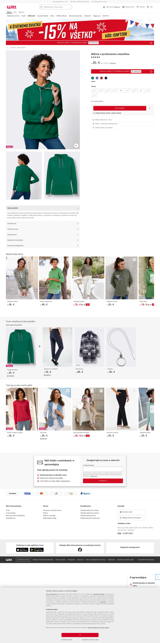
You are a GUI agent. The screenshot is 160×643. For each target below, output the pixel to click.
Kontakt (121, 506)
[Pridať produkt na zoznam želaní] (149, 108)
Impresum (80, 560)
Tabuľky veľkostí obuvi (88, 516)
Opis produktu (12, 208)
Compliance (111, 560)
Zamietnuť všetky (67, 640)
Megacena (96, 16)
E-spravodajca (11, 513)
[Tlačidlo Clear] (70, 7)
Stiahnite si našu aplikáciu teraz (30, 545)
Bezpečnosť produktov (15, 240)
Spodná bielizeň (42, 16)
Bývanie (21, 12)
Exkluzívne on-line (13, 16)
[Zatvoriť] (158, 577)
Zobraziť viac (93, 476)
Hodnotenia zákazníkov (15, 246)
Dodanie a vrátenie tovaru (52, 510)
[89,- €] (89, 347)
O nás (8, 510)
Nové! (24, 16)
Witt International (13, 506)
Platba (45, 513)
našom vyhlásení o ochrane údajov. (98, 627)
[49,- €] (55, 278)
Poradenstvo (85, 506)
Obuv (52, 16)
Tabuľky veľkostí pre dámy (89, 510)
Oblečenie (31, 16)
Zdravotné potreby (75, 16)
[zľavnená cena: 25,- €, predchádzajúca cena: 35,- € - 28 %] (88, 278)
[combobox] (59, 7)
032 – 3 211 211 (125, 533)
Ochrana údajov (60, 560)
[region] (80, 615)
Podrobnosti (11, 223)
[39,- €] (22, 278)
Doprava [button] (113, 63)
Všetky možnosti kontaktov (131, 518)
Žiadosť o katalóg (49, 516)
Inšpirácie (87, 16)
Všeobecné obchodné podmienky (43, 560)
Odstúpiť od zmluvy (23, 560)
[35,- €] (121, 278)
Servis (45, 506)
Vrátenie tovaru (12, 229)
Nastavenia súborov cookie (90, 640)
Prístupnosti (71, 560)
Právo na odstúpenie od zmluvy (95, 560)
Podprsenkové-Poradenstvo (90, 518)
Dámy (9, 12)
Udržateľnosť (12, 235)
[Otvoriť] (151, 42)
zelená (93, 81)
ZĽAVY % (106, 16)
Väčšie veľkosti (61, 16)
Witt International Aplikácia (15, 516)
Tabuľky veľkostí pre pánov (89, 513)
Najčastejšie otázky (49, 518)
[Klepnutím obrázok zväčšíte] (76, 145)
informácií (103, 602)
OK (80, 635)
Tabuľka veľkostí (98, 101)
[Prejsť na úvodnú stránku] (11, 7)
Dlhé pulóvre (22, 47)
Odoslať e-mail (129, 512)
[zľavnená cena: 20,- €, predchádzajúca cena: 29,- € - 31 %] (88, 409)
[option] (92, 78)
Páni (15, 12)
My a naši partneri (51, 594)
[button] (7, 47)
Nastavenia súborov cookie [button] (125, 560)
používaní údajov (99, 594)
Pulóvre (13, 47)
